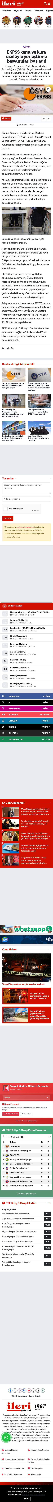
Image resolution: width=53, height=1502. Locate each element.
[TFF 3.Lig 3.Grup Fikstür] (49, 1203)
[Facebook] (10, 1390)
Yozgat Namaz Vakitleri (14, 1459)
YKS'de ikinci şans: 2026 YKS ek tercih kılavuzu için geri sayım (13, 386)
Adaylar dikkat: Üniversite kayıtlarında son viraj (38, 438)
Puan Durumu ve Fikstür (14, 1468)
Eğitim (49, 11)
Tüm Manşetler (37, 1468)
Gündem (6, 11)
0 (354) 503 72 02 (12, 1114)
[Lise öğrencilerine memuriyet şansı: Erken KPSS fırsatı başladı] (39, 401)
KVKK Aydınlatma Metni (33, 1495)
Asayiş (28, 11)
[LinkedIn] (24, 1390)
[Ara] (45, 4)
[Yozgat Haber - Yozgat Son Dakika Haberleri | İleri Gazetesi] (13, 4)
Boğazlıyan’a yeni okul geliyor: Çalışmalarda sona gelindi (12, 438)
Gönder (8, 518)
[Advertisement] (26, 574)
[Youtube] (29, 1390)
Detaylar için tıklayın (26, 1194)
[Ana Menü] (49, 4)
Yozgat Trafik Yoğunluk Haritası (39, 1460)
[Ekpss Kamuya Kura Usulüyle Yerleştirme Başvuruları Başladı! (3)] (26, 221)
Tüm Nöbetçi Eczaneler (27, 1121)
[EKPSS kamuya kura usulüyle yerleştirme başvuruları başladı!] (26, 99)
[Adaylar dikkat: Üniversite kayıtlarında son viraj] (39, 427)
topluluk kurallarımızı (25, 527)
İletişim (38, 1396)
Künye (31, 1396)
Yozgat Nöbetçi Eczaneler (10, 1451)
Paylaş (7, 118)
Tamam (26, 1499)
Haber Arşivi (36, 1475)
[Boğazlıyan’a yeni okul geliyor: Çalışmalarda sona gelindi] (13, 427)
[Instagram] (19, 1390)
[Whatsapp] (43, 1390)
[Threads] (38, 1390)
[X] (15, 1390)
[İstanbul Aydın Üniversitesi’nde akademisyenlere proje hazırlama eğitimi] (13, 401)
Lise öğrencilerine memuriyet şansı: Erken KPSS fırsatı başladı (38, 412)
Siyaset (18, 11)
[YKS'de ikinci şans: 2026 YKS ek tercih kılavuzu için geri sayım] (13, 375)
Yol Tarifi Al (27, 1114)
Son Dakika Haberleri (13, 1475)
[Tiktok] (33, 1390)
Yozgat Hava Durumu (40, 1450)
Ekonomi (38, 11)
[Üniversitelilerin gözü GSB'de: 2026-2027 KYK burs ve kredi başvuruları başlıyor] (39, 375)
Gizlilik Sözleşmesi (19, 1396)
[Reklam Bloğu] (26, 929)
